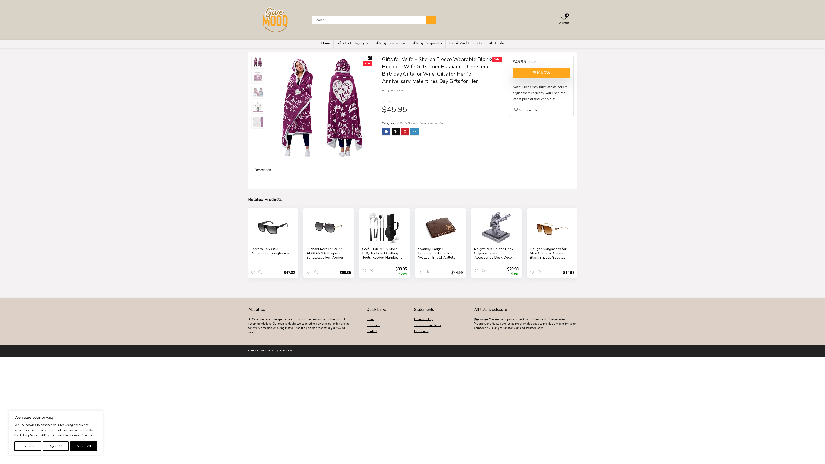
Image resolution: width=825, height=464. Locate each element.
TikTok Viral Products (465, 43)
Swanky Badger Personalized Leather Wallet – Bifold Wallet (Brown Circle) (435, 255)
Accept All (84, 446)
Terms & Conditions (427, 325)
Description (262, 170)
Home (326, 43)
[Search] (431, 20)
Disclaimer (421, 331)
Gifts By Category (350, 43)
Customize (28, 446)
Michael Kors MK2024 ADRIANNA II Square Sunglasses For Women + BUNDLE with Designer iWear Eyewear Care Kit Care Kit (326, 259)
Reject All (55, 446)
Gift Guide (496, 43)
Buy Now (541, 72)
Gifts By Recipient (425, 43)
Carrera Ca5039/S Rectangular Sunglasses (270, 251)
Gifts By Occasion (388, 43)
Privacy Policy (423, 319)
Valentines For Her (431, 123)
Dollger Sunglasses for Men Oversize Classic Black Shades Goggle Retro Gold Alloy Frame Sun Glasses (549, 257)
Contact (372, 331)
